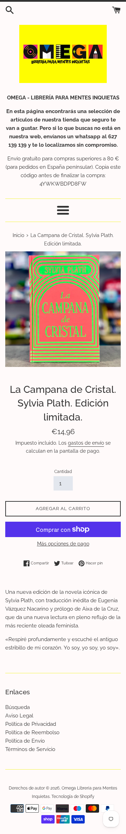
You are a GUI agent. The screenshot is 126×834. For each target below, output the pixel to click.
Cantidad (63, 471)
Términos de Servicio (30, 749)
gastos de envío (86, 443)
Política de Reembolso (32, 732)
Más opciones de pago (63, 544)
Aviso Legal (19, 716)
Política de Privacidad (30, 724)
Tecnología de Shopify (72, 796)
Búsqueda (17, 707)
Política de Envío (25, 741)
